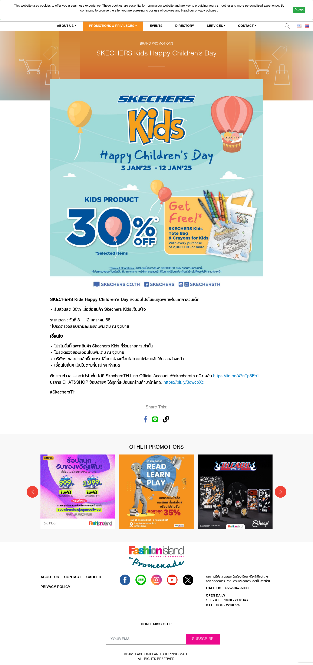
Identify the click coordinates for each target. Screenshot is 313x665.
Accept (299, 9)
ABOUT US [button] (65, 26)
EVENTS (156, 26)
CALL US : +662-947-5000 (227, 588)
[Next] (280, 492)
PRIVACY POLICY (55, 587)
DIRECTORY (184, 26)
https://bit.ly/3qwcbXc (184, 382)
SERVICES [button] (215, 26)
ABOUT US (49, 577)
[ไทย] (307, 26)
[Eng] (299, 26)
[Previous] (32, 492)
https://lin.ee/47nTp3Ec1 (236, 376)
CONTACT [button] (246, 26)
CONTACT (72, 577)
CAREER (93, 577)
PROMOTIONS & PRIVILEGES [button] (111, 26)
